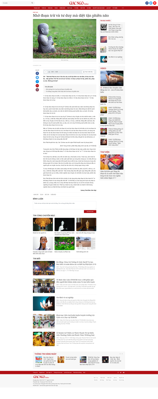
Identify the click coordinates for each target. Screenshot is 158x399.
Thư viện (104, 152)
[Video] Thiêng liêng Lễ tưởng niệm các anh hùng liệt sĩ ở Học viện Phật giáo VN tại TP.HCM (111, 132)
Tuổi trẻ (82, 8)
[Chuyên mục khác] (123, 8)
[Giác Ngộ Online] (60, 376)
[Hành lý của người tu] (43, 224)
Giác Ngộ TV (49, 372)
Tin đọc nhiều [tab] (105, 21)
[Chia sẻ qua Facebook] (37, 73)
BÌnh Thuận (108, 380)
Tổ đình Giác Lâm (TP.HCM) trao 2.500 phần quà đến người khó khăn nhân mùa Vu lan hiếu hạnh (75, 281)
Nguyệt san (42, 372)
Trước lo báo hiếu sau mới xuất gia (71, 358)
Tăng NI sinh (121, 377)
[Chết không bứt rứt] (86, 243)
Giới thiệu (115, 380)
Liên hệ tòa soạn (68, 372)
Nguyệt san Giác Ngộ (98, 8)
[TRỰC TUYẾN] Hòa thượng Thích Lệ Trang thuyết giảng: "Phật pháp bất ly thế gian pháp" (111, 111)
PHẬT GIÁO (102, 377)
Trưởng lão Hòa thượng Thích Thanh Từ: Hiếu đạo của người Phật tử (115, 48)
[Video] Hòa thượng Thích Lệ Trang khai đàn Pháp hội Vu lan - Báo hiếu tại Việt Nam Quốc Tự (111, 100)
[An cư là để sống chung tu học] (86, 224)
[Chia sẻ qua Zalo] (37, 81)
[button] (120, 361)
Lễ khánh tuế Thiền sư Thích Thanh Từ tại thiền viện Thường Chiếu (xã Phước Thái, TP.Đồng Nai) (75, 334)
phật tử (115, 377)
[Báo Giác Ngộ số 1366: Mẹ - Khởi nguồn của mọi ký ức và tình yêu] (105, 359)
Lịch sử (108, 8)
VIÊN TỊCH (109, 377)
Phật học (69, 8)
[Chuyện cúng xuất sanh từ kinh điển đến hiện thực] (43, 243)
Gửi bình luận (90, 211)
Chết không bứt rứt (82, 252)
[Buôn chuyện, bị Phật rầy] (65, 243)
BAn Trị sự (96, 377)
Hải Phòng (102, 380)
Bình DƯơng (121, 380)
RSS (84, 372)
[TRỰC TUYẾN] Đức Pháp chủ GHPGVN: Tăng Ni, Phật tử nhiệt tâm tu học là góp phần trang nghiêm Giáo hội (111, 121)
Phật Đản (96, 380)
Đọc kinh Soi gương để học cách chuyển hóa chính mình (64, 234)
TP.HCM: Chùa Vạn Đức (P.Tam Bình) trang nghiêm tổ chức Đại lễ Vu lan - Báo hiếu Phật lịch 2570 (90, 360)
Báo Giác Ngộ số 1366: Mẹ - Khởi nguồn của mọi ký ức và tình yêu (115, 360)
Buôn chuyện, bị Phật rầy (62, 252)
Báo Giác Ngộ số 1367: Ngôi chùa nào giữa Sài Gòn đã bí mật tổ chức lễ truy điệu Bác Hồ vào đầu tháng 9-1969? (45, 361)
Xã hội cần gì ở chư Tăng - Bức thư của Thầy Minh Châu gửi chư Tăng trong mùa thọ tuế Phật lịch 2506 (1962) (110, 28)
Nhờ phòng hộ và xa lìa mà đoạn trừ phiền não (59, 89)
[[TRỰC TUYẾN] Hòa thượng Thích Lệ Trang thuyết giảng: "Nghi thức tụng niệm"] (103, 142)
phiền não (53, 194)
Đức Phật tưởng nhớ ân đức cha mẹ (115, 38)
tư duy (41, 194)
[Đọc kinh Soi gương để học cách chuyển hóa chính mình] (65, 224)
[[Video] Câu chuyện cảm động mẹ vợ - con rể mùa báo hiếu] (111, 78)
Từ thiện (114, 8)
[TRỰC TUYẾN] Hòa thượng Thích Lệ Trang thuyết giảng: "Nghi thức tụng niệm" (115, 142)
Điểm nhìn (62, 8)
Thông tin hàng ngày (45, 354)
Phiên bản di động (77, 372)
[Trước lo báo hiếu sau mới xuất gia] (61, 359)
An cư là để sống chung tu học (85, 233)
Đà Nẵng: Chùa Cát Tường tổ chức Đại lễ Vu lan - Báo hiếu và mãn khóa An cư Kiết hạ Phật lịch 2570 (76, 263)
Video (56, 8)
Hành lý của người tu (39, 233)
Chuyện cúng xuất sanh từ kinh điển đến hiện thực (42, 252)
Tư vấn (76, 8)
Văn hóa (50, 8)
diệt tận (47, 194)
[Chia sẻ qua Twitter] (37, 77)
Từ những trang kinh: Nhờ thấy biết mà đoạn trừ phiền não (62, 91)
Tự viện (89, 8)
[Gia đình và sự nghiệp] (44, 303)
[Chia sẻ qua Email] (37, 85)
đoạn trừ (36, 194)
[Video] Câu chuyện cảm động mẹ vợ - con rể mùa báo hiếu (111, 90)
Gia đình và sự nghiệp (64, 297)
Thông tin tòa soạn (58, 372)
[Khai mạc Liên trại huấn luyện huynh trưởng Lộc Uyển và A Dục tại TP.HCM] (44, 321)
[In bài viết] (37, 89)
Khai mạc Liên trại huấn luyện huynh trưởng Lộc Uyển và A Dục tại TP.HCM (75, 316)
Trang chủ (37, 8)
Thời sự (44, 8)
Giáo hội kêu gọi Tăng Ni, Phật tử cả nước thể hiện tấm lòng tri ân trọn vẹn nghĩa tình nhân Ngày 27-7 (111, 174)
